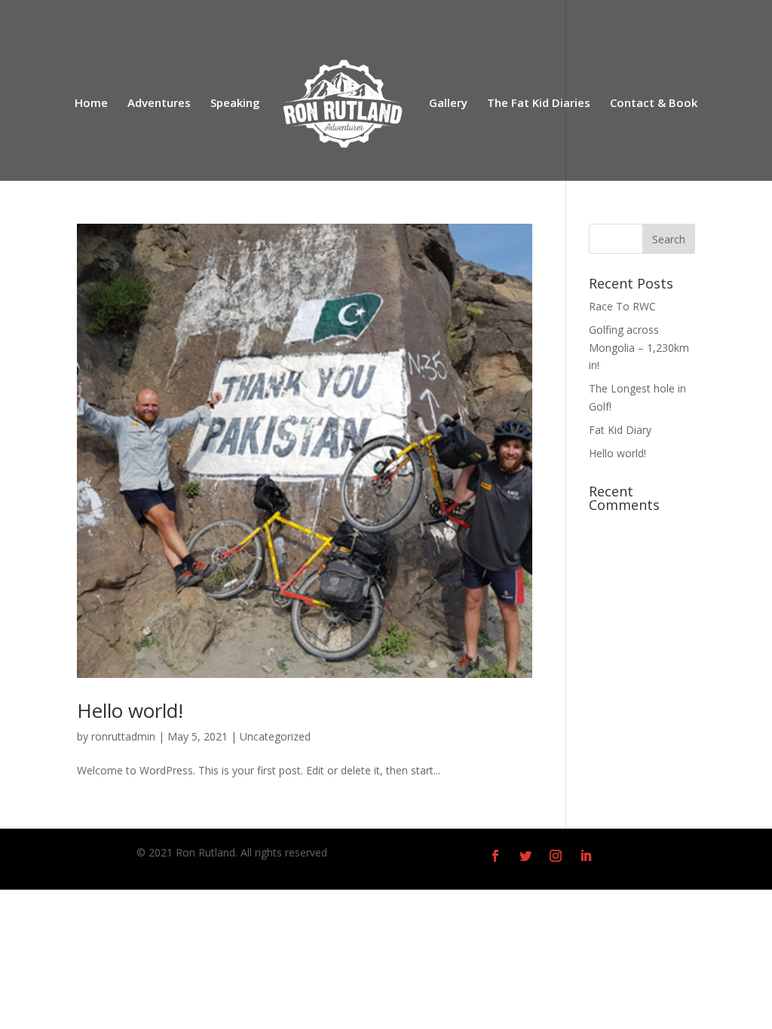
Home (91, 103)
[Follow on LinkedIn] (586, 856)
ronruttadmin (123, 736)
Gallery (448, 103)
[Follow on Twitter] (525, 856)
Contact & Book (653, 103)
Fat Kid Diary (620, 430)
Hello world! (130, 710)
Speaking (235, 103)
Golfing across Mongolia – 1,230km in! (639, 347)
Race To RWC (622, 306)
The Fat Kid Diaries (538, 103)
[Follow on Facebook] (495, 856)
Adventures (159, 103)
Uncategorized (275, 736)
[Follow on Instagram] (556, 856)
